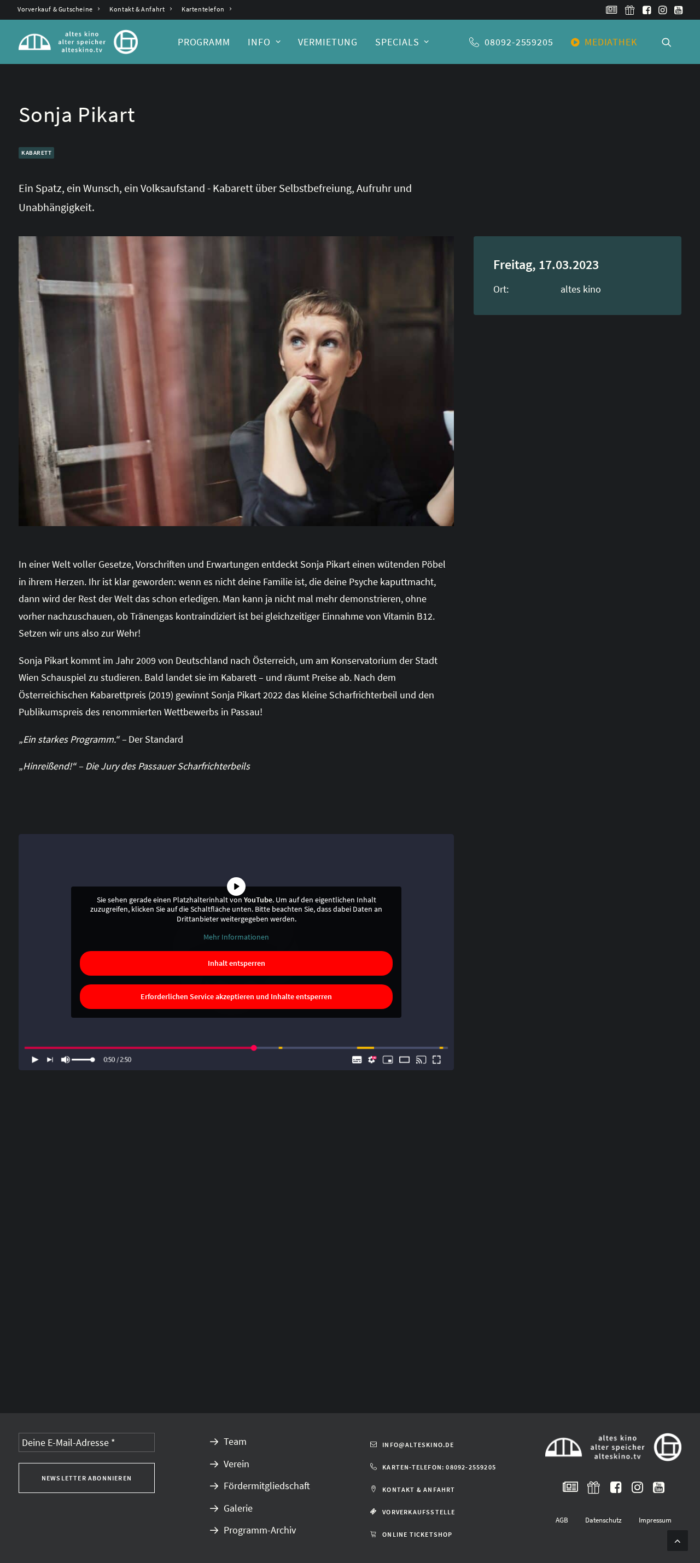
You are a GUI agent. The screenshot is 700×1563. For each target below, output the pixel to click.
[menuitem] (58, 9)
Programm (204, 42)
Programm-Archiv (260, 1530)
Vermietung (328, 42)
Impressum (655, 1520)
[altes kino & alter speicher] (78, 42)
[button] (611, 10)
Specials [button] (397, 42)
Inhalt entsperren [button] (236, 963)
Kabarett (36, 152)
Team (235, 1441)
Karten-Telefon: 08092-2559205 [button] (439, 1467)
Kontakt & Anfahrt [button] (418, 1489)
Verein (236, 1463)
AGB (562, 1520)
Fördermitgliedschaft (267, 1485)
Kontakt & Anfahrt (137, 9)
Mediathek (611, 42)
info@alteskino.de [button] (418, 1444)
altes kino (581, 289)
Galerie (238, 1508)
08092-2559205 (519, 42)
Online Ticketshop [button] (417, 1534)
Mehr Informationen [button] (236, 937)
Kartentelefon (203, 9)
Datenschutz (603, 1520)
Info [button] (259, 42)
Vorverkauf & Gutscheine (55, 9)
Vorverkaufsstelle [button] (418, 1512)
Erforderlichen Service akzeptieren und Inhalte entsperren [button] (236, 996)
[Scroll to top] (677, 1539)
